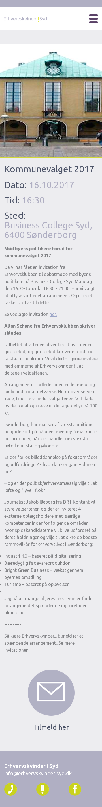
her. (53, 314)
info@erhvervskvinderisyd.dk (38, 773)
